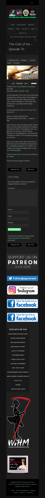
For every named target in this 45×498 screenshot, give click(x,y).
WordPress (28, 484)
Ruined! (18, 385)
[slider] (34, 83)
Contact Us (22, 33)
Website (10, 223)
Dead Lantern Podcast (18, 342)
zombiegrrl (23, 60)
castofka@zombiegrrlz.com (18, 146)
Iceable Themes (25, 486)
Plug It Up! (18, 380)
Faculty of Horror (18, 351)
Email (10, 216)
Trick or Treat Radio (18, 389)
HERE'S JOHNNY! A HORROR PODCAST (18, 376)
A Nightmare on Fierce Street (18, 334)
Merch (18, 29)
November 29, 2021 (14, 60)
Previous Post (15, 169)
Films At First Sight (18, 359)
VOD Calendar (21, 24)
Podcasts (31, 24)
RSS (27, 91)
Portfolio (32, 490)
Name (10, 210)
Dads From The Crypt (18, 346)
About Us (34, 29)
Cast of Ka (16, 37)
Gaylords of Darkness (18, 363)
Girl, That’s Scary (18, 368)
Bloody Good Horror (18, 338)
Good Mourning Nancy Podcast (18, 372)
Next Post (31, 169)
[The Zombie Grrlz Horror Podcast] (22, 10)
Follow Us (25, 29)
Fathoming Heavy (18, 355)
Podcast (21, 37)
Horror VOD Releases (22, 490)
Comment (12, 188)
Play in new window (19, 87)
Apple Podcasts (19, 91)
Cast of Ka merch (23, 154)
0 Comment (16, 63)
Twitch (11, 157)
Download (31, 87)
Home (13, 24)
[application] (22, 83)
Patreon (11, 29)
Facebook (13, 150)
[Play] (9, 83)
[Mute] (30, 83)
